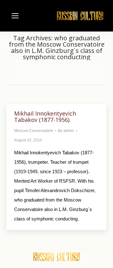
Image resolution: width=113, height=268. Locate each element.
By (66, 130)
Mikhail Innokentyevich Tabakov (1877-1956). (45, 116)
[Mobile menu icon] (15, 15)
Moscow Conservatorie (33, 130)
